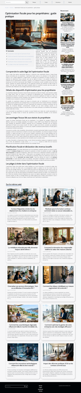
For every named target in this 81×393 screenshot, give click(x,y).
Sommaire (11, 51)
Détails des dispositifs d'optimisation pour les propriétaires (21, 56)
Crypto (46, 2)
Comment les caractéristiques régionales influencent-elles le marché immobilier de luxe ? (23, 327)
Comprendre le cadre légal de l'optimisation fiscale (19, 53)
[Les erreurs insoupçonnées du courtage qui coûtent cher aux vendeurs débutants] (67, 79)
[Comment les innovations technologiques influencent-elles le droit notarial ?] (22, 352)
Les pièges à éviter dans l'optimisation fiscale (18, 64)
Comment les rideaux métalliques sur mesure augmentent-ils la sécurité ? (58, 287)
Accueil (6, 7)
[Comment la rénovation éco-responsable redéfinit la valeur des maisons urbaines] (67, 100)
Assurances (58, 2)
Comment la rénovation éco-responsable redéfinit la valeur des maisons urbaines (67, 108)
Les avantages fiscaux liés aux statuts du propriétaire (19, 59)
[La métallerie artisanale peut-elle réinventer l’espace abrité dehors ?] (67, 59)
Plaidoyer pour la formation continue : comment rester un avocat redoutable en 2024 (67, 45)
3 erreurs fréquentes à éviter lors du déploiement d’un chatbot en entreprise (67, 24)
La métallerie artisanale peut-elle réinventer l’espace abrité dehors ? (68, 66)
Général (70, 2)
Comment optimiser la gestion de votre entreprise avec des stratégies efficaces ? (58, 326)
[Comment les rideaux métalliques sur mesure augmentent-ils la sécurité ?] (58, 274)
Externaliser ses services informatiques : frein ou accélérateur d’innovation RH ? (23, 287)
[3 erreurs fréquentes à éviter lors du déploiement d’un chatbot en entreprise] (67, 17)
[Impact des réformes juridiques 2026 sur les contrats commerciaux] (58, 352)
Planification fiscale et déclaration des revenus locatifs (20, 61)
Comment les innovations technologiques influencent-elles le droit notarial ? (23, 364)
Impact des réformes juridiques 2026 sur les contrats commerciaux (58, 364)
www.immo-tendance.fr (34, 141)
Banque (34, 2)
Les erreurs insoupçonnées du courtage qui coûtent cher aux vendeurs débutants (67, 86)
